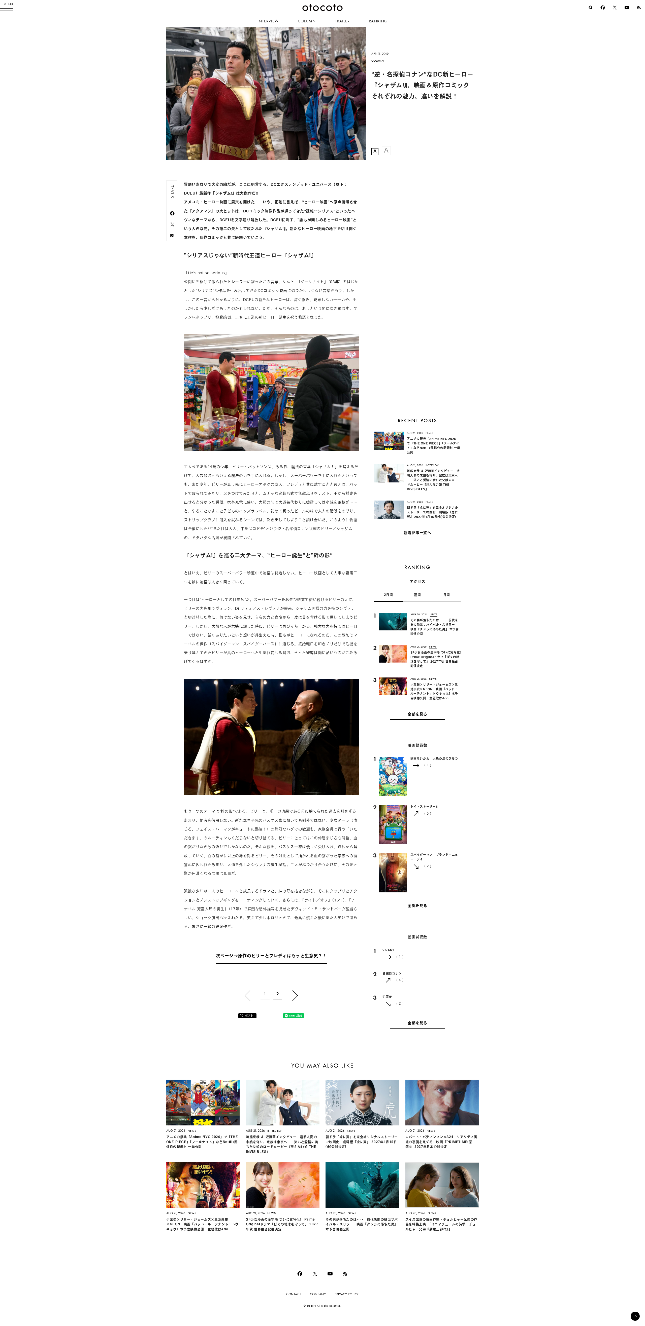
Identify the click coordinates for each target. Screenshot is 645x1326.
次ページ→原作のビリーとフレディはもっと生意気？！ (271, 956)
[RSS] (639, 8)
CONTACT (293, 1294)
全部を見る (417, 714)
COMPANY (318, 1294)
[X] (615, 8)
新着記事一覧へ (417, 533)
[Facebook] (603, 8)
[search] (591, 8)
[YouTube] (627, 8)
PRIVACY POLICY (347, 1294)
